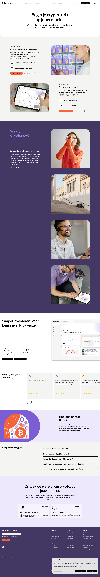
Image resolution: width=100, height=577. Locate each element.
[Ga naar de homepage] (8, 3)
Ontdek (54, 3)
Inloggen (94, 3)
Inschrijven (6, 539)
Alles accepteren (80, 571)
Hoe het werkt (27, 3)
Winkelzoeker (76, 3)
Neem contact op (55, 547)
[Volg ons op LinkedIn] (3, 547)
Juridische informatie (43, 562)
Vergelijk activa (70, 534)
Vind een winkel (16, 73)
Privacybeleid (29, 562)
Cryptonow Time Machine (89, 545)
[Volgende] (31, 402)
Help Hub (53, 545)
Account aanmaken (66, 111)
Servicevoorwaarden (6, 562)
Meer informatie (28, 73)
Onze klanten (70, 545)
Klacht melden (54, 549)
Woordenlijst (70, 538)
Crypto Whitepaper (87, 549)
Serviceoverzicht (87, 538)
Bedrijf (84, 532)
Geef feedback (70, 547)
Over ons (37, 3)
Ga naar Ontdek (14, 167)
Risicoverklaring (17, 562)
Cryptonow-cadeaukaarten (57, 534)
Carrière (85, 534)
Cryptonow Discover (71, 532)
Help (60, 3)
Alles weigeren (91, 571)
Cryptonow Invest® (55, 536)
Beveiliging (53, 538)
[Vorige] (28, 402)
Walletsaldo (86, 547)
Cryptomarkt (70, 536)
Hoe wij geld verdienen (88, 536)
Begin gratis (7, 359)
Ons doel (46, 3)
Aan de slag (85, 3)
